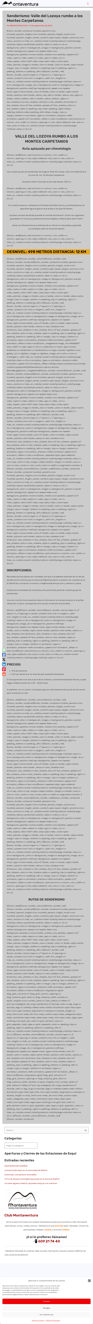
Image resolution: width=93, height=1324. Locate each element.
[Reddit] (4, 674)
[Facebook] (4, 655)
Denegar (46, 1308)
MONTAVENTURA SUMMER (15, 1166)
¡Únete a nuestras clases (46, 1270)
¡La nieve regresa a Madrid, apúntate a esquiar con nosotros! (30, 1183)
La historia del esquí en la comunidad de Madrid (25, 1170)
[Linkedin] (4, 664)
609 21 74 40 (49, 1241)
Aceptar (46, 1301)
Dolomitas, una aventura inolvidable (20, 1174)
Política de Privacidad (53, 1320)
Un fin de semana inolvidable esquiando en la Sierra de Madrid (31, 1179)
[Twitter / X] (4, 659)
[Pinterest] (4, 669)
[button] (89, 1280)
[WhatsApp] (4, 650)
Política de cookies (38, 1320)
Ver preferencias (46, 1314)
